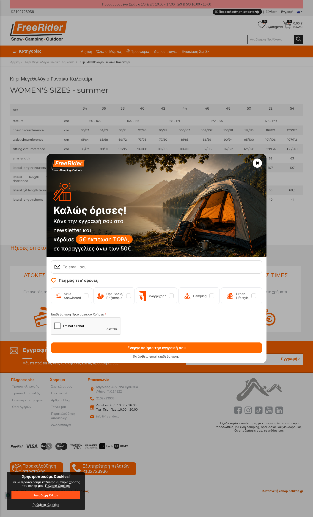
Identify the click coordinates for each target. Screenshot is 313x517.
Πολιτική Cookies (57, 485)
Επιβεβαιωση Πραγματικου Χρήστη (77, 314)
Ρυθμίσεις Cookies (46, 504)
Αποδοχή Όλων (46, 495)
